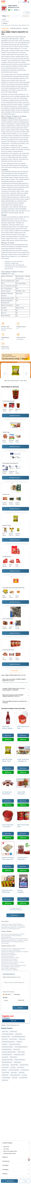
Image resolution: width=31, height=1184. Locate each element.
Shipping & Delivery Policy (9, 1153)
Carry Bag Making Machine (18, 1036)
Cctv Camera (20, 1067)
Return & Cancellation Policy (10, 1151)
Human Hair (5, 1031)
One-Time (7, 994)
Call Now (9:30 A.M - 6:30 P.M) (11, 358)
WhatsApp (24, 358)
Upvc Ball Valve (23, 1077)
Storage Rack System (19, 1054)
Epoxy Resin (5, 1057)
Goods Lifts (21, 1072)
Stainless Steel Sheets (7, 1059)
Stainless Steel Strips (20, 1059)
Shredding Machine (6, 1049)
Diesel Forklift (21, 1052)
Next (26, 374)
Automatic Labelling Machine (9, 1052)
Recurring (17, 994)
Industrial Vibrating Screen (8, 1041)
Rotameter (19, 1041)
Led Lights (12, 1067)
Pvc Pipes (24, 1075)
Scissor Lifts (22, 1039)
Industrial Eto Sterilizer (7, 1046)
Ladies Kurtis (5, 1067)
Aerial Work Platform (7, 1054)
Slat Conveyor (5, 1064)
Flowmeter (4, 1044)
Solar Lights (14, 1072)
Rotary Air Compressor (14, 1044)
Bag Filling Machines (7, 1062)
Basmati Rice (18, 1034)
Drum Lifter (4, 1039)
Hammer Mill (16, 1049)
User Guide (6, 1149)
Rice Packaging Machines (21, 1046)
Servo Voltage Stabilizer (7, 1034)
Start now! (13, 1020)
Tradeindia (3, 1025)
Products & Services (16, 28)
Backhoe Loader (6, 1036)
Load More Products (15, 909)
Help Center (6, 1146)
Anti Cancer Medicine (14, 1070)
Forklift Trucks (13, 1031)
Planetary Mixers (24, 1064)
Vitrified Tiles (5, 1075)
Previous (5, 374)
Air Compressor (25, 1070)
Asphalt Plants (17, 1062)
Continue (20, 1007)
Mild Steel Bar (13, 1057)
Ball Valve (4, 1070)
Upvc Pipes (14, 1077)
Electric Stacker (13, 1039)
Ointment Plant (14, 1064)
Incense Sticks (5, 1072)
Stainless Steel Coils (15, 1075)
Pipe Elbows (5, 1080)
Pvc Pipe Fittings (6, 1077)
